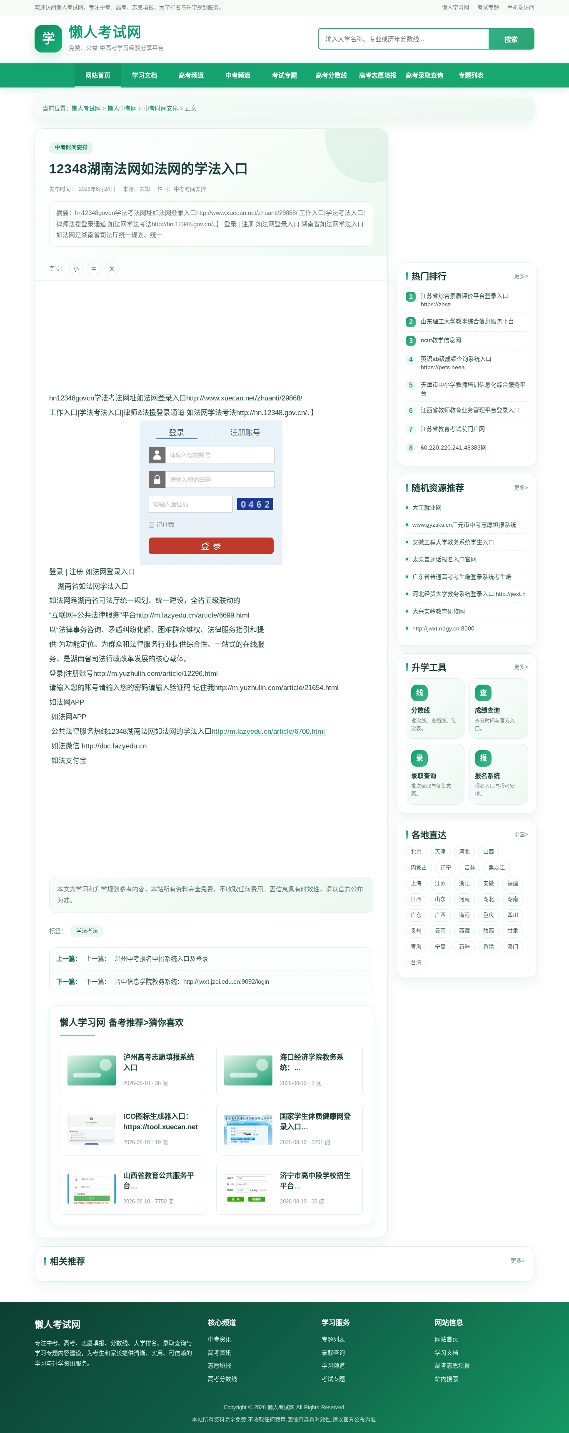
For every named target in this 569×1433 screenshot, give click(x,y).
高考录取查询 (424, 75)
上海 (416, 883)
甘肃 (512, 931)
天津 (440, 851)
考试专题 (488, 7)
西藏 (464, 931)
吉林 (469, 867)
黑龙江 (497, 867)
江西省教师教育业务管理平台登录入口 (470, 410)
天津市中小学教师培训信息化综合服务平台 (473, 388)
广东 (416, 915)
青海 (416, 946)
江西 (416, 899)
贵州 (416, 931)
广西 (440, 915)
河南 (464, 899)
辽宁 (445, 867)
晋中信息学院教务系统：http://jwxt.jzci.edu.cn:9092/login (192, 981)
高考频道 (191, 75)
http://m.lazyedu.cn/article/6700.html (268, 731)
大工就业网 (427, 507)
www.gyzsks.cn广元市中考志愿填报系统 (464, 524)
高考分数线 (331, 75)
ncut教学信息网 (441, 340)
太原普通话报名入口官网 (444, 559)
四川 (512, 915)
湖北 (488, 899)
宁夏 (440, 946)
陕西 (488, 931)
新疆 (464, 946)
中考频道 (237, 75)
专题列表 (471, 75)
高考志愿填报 (378, 75)
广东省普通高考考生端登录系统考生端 (462, 576)
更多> (521, 276)
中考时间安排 (160, 108)
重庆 (488, 915)
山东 (440, 899)
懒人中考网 (122, 108)
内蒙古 (419, 867)
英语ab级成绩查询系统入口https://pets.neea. (456, 362)
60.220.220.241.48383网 (454, 447)
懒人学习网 (455, 7)
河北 (464, 851)
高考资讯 (219, 1352)
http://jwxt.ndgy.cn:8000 (443, 628)
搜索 (511, 39)
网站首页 (97, 75)
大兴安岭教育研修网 (438, 611)
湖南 (512, 899)
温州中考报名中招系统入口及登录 (161, 958)
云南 (440, 931)
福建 (512, 883)
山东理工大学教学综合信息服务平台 (467, 321)
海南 (464, 915)
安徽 (488, 883)
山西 (488, 851)
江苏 (440, 883)
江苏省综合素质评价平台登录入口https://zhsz (464, 300)
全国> (521, 834)
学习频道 (333, 1365)
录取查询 (333, 1352)
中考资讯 (219, 1339)
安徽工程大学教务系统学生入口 (453, 542)
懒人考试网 (86, 108)
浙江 (464, 883)
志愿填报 (219, 1365)
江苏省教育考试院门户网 (453, 428)
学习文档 (144, 75)
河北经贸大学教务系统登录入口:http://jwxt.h (469, 593)
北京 (416, 851)
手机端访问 (520, 7)
